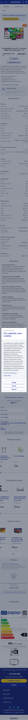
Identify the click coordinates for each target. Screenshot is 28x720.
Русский (11, 330)
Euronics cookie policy (10, 373)
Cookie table (7, 375)
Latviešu (6, 330)
